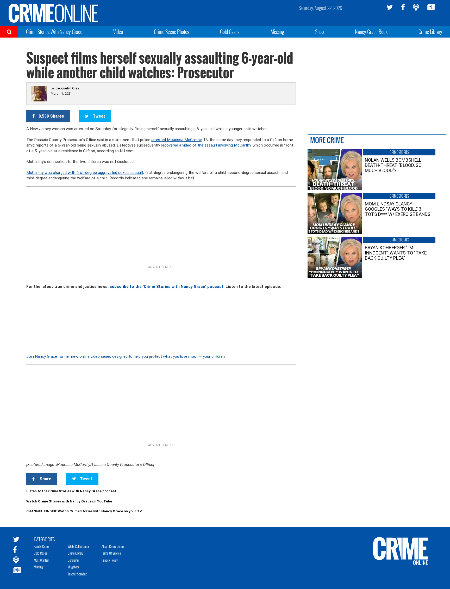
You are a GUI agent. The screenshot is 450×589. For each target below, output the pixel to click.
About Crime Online (113, 546)
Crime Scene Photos (171, 31)
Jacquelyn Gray (67, 88)
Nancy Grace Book (371, 31)
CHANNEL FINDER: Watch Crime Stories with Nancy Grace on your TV (84, 511)
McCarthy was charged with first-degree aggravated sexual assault (84, 172)
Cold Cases (229, 31)
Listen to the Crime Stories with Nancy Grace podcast (71, 491)
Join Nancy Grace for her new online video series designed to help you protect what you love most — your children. (126, 356)
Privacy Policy (110, 560)
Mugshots (73, 566)
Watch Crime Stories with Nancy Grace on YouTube (69, 501)
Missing (277, 31)
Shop (319, 31)
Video (118, 31)
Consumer (73, 560)
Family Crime (41, 546)
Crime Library (430, 31)
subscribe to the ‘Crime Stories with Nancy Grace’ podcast (166, 286)
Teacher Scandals (78, 573)
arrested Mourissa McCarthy (176, 139)
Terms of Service (111, 553)
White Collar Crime (78, 546)
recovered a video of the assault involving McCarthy (206, 145)
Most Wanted (41, 560)
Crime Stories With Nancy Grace (54, 31)
